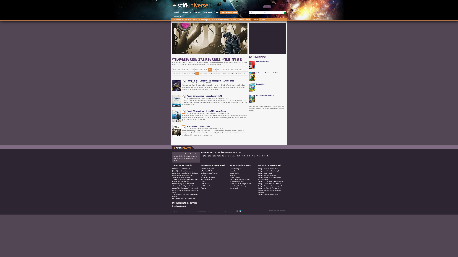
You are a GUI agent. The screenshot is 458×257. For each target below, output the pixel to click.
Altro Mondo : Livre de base (198, 126)
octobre (224, 74)
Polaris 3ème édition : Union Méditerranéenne (206, 111)
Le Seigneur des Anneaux (209, 173)
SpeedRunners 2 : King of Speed (240, 184)
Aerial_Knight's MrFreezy (238, 186)
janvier (178, 74)
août (210, 74)
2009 (179, 70)
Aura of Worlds (234, 173)
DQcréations (202, 211)
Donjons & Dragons (207, 169)
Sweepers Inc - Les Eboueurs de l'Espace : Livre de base (210, 80)
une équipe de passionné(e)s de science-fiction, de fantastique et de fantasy (185, 158)
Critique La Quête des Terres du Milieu (270, 181)
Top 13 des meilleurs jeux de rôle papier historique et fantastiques (185, 180)
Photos (241, 20)
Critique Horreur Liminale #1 (267, 175)
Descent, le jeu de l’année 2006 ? (183, 175)
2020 (227, 70)
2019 (223, 70)
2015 (205, 70)
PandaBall (233, 171)
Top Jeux (214, 20)
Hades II (232, 175)
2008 (174, 70)
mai (197, 74)
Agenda (262, 20)
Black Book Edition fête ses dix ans (183, 199)
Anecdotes (255, 20)
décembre (239, 74)
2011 (187, 70)
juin (201, 74)
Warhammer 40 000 (207, 179)
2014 (201, 70)
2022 (236, 70)
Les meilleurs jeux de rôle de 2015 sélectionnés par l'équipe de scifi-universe (186, 185)
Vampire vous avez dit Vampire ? (182, 169)
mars (188, 74)
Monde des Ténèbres (208, 177)
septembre (216, 74)
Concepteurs (234, 20)
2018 (218, 70)
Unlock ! (203, 181)
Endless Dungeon (235, 169)
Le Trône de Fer (206, 186)
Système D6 (205, 184)
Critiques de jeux (178, 20)
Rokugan (204, 188)
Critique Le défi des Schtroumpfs (268, 171)
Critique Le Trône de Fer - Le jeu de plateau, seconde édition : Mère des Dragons (269, 190)
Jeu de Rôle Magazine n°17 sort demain (185, 188)
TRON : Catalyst (235, 177)
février (184, 74)
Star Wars (204, 175)
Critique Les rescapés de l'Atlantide (269, 184)
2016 (209, 70)
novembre (231, 74)
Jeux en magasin (204, 20)
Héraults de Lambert (179, 206)
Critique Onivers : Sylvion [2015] (268, 169)
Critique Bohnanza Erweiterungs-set (270, 186)
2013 (196, 70)
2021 (232, 70)
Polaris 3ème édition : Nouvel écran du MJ (204, 95)
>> (244, 74)
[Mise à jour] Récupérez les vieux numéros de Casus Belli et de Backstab (185, 172)
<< (174, 74)
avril (193, 74)
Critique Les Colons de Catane (268, 194)
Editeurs (247, 20)
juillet (205, 74)
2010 (183, 70)
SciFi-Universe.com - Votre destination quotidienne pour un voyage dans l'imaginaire (190, 6)
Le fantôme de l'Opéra (237, 181)
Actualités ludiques (191, 20)
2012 (192, 70)
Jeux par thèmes (223, 20)
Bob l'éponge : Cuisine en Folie (240, 179)
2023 (240, 70)
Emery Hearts (234, 188)
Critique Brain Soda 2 (265, 173)
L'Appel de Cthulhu (207, 171)
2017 (214, 70)
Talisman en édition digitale (181, 177)
